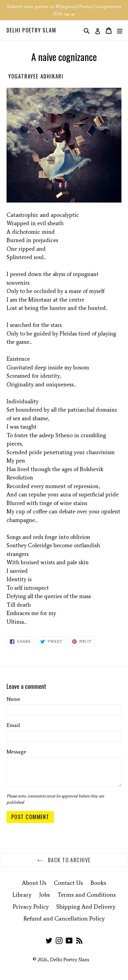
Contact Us (68, 882)
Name (13, 699)
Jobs (44, 894)
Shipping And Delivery (85, 906)
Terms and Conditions (86, 894)
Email (13, 725)
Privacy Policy (31, 906)
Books (98, 882)
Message (16, 751)
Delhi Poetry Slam (31, 30)
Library (22, 894)
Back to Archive (68, 860)
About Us (34, 882)
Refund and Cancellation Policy (64, 918)
